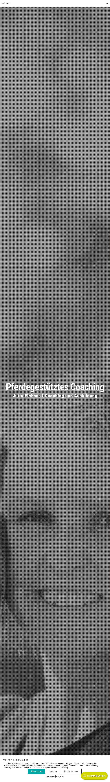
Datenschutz (50, 777)
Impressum (60, 777)
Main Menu (6, 3)
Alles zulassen (36, 771)
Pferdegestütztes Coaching (55, 387)
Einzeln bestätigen (71, 771)
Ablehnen (53, 771)
